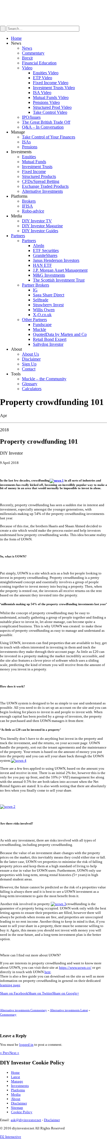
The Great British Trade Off (46, 122)
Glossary (29, 383)
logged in (26, 1044)
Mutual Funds (34, 161)
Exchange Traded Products (45, 186)
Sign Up (29, 364)
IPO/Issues (31, 117)
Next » (14, 1053)
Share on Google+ (65, 993)
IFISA (27, 206)
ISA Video (42, 92)
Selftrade (40, 300)
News (27, 48)
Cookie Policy (21, 1112)
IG (35, 290)
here (47, 972)
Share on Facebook (14, 993)
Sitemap (17, 1108)
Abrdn (38, 245)
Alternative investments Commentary (23, 1010)
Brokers (29, 201)
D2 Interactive (10, 1137)
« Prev (4, 1053)
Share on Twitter (40, 993)
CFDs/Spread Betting (40, 181)
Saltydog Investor (48, 344)
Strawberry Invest (48, 304)
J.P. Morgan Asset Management (60, 270)
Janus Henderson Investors (56, 260)
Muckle (39, 329)
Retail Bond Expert (49, 339)
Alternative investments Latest (69, 1010)
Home (16, 38)
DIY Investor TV (37, 221)
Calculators (31, 388)
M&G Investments (49, 275)
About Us (30, 354)
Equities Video (45, 72)
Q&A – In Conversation (43, 127)
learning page (10, 985)
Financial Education (39, 63)
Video (27, 68)
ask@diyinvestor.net (26, 1120)
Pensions (29, 146)
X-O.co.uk (42, 314)
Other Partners (34, 319)
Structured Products (39, 176)
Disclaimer (31, 359)
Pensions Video (46, 102)
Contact (28, 369)
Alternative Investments (42, 191)
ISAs (26, 142)
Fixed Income (34, 171)
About (15, 1099)
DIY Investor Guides (40, 230)
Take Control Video (50, 112)
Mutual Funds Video (51, 97)
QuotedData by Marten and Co (60, 334)
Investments (20, 1086)
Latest (15, 1077)
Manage (17, 1081)
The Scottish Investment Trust (59, 280)
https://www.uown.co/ (75, 967)
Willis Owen (44, 309)
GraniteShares (45, 255)
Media (16, 1094)
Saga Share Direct (48, 295)
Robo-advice (33, 211)
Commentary (33, 53)
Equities (29, 156)
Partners (18, 235)
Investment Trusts (37, 166)
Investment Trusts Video (54, 87)
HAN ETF (42, 265)
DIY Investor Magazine (42, 225)
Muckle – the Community (44, 378)
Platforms (18, 1090)
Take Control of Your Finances (48, 137)
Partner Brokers (35, 285)
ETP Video (42, 77)
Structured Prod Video (52, 107)
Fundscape (42, 324)
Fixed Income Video (50, 82)
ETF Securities (46, 250)
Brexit (27, 58)
